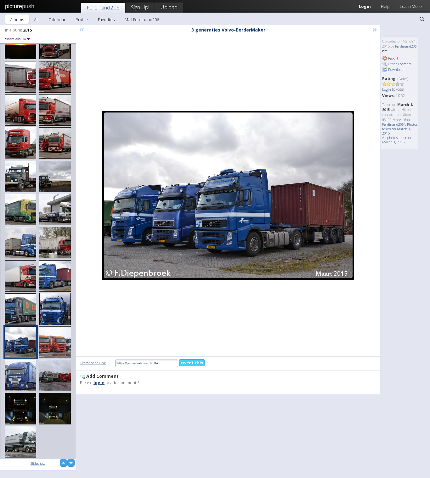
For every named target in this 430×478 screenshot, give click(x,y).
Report (392, 58)
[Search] (422, 19)
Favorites (106, 19)
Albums (17, 19)
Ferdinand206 (103, 7)
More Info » (401, 119)
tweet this (192, 363)
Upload (169, 7)
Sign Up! (140, 7)
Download (395, 69)
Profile (82, 19)
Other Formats (399, 63)
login (99, 382)
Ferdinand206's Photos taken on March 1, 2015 (399, 128)
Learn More (411, 6)
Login (365, 6)
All (36, 19)
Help (385, 6)
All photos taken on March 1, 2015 (397, 139)
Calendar (56, 19)
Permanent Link (93, 362)
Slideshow (38, 463)
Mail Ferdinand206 (142, 19)
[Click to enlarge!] (228, 195)
